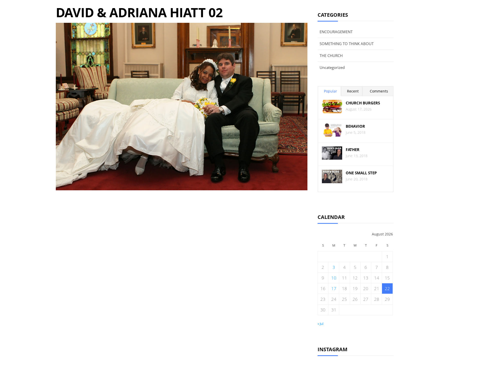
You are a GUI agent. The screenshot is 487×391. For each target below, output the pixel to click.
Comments (379, 91)
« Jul (320, 323)
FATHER (352, 149)
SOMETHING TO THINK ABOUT (347, 43)
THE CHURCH (331, 55)
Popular (330, 91)
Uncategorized (332, 67)
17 (333, 288)
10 (333, 278)
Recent (353, 91)
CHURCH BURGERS (363, 103)
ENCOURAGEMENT (336, 31)
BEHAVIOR (355, 126)
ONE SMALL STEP (361, 173)
